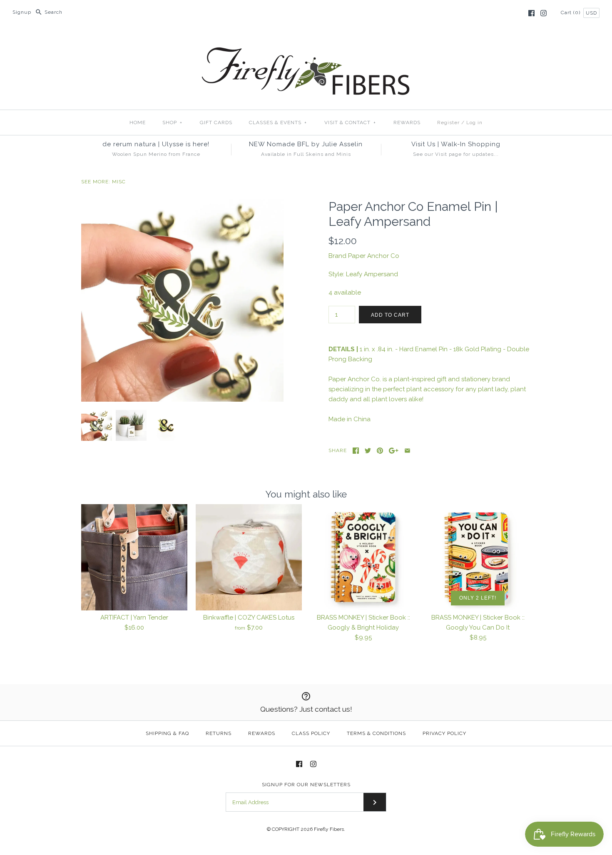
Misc (119, 182)
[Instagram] (543, 13)
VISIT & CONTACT (350, 122)
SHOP (172, 122)
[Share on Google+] (393, 451)
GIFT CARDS (216, 122)
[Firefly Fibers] (306, 40)
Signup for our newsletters (306, 785)
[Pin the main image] (380, 451)
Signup (21, 12)
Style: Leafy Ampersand (363, 274)
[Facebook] (531, 13)
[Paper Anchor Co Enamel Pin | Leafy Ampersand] (182, 204)
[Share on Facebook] (356, 451)
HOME (137, 122)
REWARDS (406, 122)
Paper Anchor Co (373, 256)
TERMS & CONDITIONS (376, 733)
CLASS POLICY (311, 733)
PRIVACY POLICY (444, 733)
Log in (474, 122)
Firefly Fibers (329, 829)
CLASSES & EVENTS (278, 122)
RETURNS (218, 733)
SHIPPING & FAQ (167, 733)
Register (448, 122)
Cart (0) (571, 12)
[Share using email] (407, 451)
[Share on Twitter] (368, 451)
